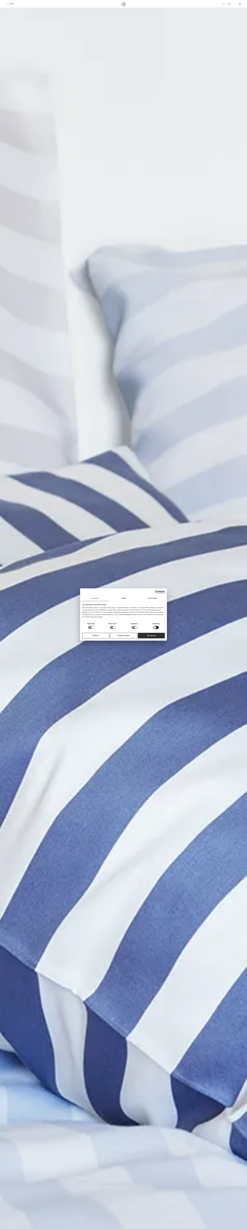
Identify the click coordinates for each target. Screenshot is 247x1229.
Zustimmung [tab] (94, 598)
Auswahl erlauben (123, 635)
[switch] (112, 627)
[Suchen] (229, 3)
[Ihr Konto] (240, 3)
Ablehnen (96, 635)
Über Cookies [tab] (152, 598)
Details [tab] (123, 598)
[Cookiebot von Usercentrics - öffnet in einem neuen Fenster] (156, 592)
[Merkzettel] (223, 3)
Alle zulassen (151, 635)
